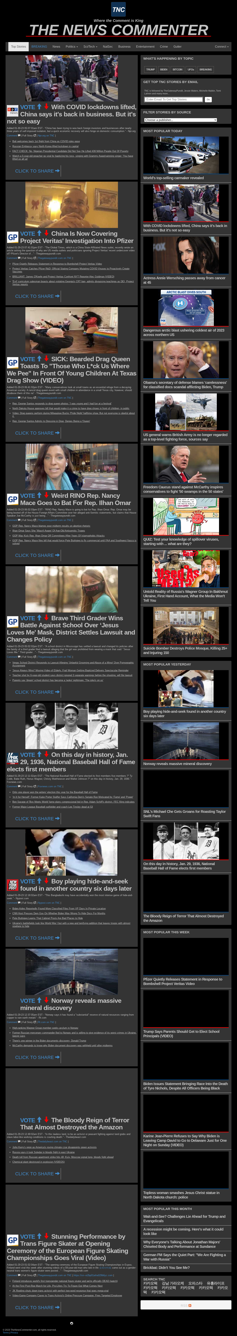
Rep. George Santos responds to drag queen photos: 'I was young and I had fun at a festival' (61, 403)
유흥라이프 (215, 1283)
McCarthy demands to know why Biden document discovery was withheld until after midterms (62, 1045)
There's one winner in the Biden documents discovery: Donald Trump (49, 1040)
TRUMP (150, 69)
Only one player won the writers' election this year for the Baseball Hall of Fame (55, 792)
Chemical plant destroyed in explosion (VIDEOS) (38, 1161)
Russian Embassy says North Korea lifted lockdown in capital (45, 146)
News (56, 46)
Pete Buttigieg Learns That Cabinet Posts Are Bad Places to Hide (47, 918)
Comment (12, 135)
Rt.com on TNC (46, 1022)
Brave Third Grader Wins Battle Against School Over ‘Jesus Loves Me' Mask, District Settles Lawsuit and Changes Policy (71, 628)
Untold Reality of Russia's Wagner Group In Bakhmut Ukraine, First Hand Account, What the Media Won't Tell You (185, 596)
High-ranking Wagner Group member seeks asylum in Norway (45, 1028)
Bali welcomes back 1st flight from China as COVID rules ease (46, 141)
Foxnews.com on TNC (50, 786)
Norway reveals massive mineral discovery (70, 1004)
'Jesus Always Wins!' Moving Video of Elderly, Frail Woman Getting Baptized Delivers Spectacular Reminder (70, 670)
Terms (6, 1332)
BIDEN (163, 69)
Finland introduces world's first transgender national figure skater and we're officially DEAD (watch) (65, 1281)
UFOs (191, 69)
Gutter (177, 46)
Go (208, 99)
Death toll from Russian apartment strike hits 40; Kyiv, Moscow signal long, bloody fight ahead (63, 1157)
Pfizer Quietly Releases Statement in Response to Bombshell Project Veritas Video (57, 263)
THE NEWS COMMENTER (118, 30)
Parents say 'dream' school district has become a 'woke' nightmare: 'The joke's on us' (57, 680)
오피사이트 (105, 1267)
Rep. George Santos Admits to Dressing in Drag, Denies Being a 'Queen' (51, 421)
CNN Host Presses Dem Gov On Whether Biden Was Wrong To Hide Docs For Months (58, 913)
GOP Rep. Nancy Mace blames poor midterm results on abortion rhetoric (51, 525)
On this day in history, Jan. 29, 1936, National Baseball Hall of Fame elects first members (71, 761)
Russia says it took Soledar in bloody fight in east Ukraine (43, 1152)
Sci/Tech (90, 46)
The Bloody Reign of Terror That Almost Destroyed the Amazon (74, 1123)
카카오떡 (150, 1283)
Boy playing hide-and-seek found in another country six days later (76, 885)
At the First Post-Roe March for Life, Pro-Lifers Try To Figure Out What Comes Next (57, 1285)
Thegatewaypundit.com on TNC (55, 258)
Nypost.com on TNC (49, 902)
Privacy (14, 1332)
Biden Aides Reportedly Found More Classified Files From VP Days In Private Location (59, 908)
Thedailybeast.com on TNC (52, 1141)
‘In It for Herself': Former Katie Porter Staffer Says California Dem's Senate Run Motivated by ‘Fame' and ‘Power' (72, 797)
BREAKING (39, 46)
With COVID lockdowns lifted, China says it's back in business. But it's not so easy (71, 114)
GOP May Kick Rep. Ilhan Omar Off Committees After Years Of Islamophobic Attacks (58, 535)
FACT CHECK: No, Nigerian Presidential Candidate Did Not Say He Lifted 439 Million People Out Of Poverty (70, 151)
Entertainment (145, 46)
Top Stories (18, 46)
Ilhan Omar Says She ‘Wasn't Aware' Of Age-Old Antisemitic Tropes (48, 530)
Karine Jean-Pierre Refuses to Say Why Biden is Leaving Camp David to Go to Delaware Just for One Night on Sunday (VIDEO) (185, 1140)
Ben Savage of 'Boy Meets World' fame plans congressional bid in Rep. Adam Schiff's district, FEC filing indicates (73, 801)
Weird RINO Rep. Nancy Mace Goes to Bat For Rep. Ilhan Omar (75, 499)
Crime (164, 46)
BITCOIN (177, 69)
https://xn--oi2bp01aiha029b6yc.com (93, 1275)
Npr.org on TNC (46, 135)
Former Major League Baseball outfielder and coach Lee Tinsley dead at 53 (52, 806)
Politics (71, 46)
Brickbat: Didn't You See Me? (166, 1268)
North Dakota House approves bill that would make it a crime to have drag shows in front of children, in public (70, 408)
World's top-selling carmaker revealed (173, 178)
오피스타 (195, 1283)
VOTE (28, 107)
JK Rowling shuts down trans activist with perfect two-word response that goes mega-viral (60, 1290)
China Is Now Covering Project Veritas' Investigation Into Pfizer (76, 237)
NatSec (108, 46)
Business (124, 46)
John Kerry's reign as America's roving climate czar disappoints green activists (54, 1147)
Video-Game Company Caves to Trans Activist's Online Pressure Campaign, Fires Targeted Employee (67, 1295)
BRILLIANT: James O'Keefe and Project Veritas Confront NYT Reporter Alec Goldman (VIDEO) (63, 276)
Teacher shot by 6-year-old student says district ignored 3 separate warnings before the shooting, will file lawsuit (72, 675)
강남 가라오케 (173, 1283)
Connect (221, 46)
